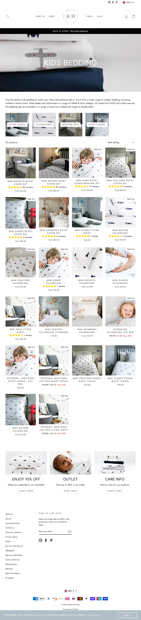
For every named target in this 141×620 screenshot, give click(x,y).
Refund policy (11, 564)
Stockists (9, 568)
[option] (70, 31)
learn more (114, 491)
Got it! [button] (127, 615)
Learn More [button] (93, 615)
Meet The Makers (13, 573)
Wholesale (10, 550)
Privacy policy (11, 536)
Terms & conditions (13, 532)
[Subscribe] (69, 531)
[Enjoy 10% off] (26, 463)
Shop (52, 16)
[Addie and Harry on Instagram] (40, 540)
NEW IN (40, 16)
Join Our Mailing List (14, 546)
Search (8, 518)
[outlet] (70, 463)
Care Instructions (13, 523)
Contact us (10, 527)
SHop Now (70, 491)
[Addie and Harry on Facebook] (46, 540)
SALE (100, 16)
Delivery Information (14, 555)
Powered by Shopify (70, 609)
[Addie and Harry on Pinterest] (51, 540)
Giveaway (10, 577)
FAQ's (89, 16)
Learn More (26, 491)
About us (9, 514)
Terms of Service (12, 559)
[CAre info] (114, 463)
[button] (15, 187)
